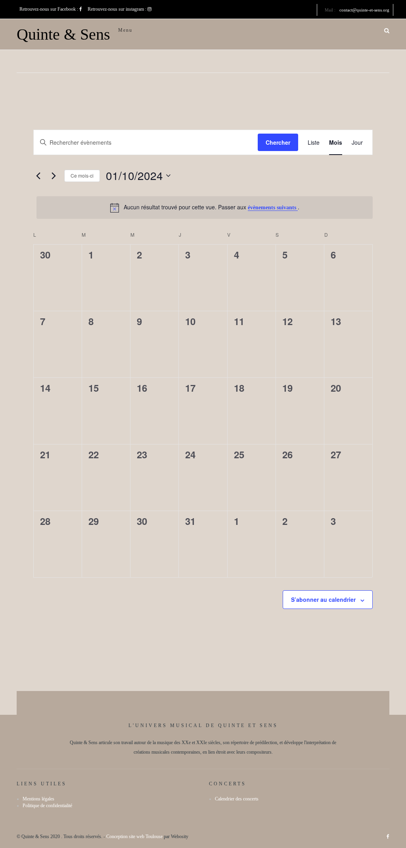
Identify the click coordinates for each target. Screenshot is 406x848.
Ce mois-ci (82, 175)
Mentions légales (38, 799)
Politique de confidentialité (47, 805)
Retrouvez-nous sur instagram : (117, 9)
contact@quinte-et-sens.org (364, 10)
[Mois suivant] (53, 175)
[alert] (204, 207)
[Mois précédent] (38, 175)
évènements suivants (273, 208)
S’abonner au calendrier (323, 599)
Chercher (278, 142)
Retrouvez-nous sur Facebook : (49, 9)
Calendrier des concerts (237, 799)
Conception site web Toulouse (134, 836)
